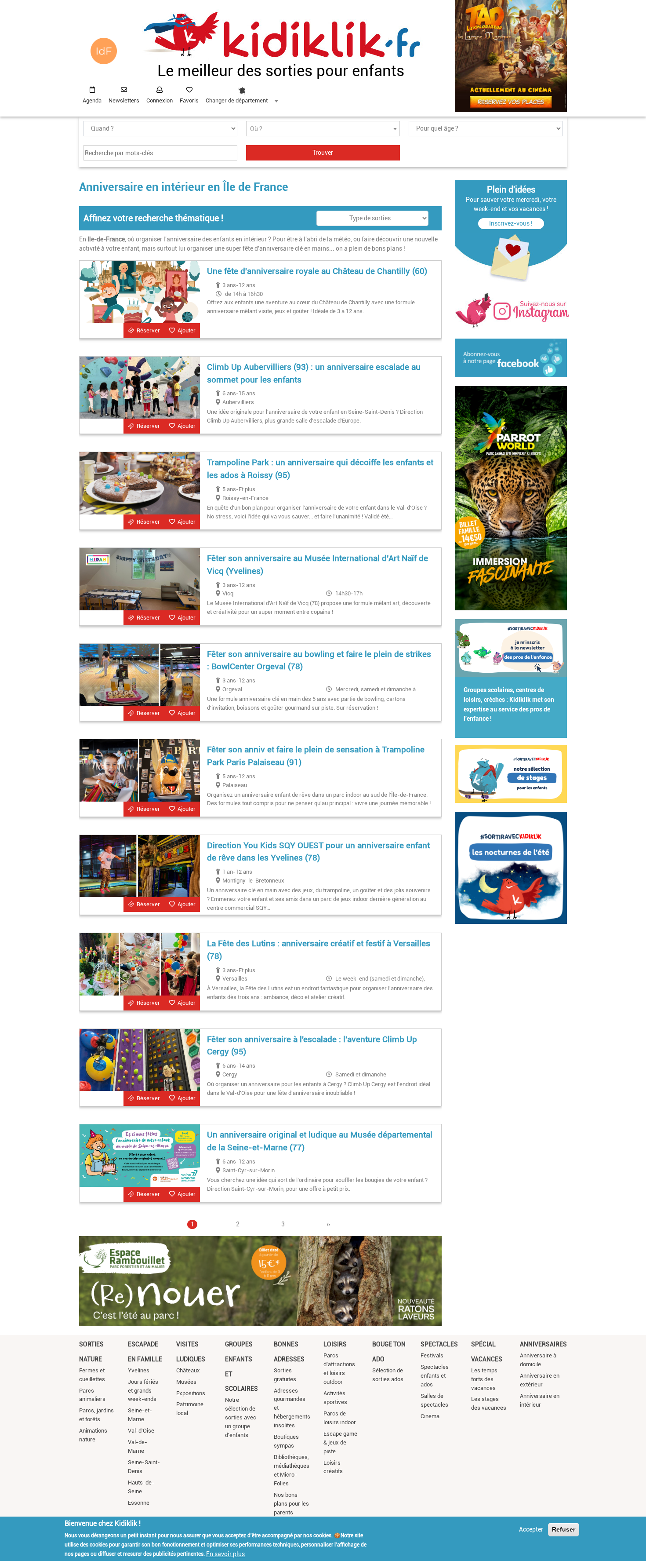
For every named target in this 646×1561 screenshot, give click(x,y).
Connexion (159, 100)
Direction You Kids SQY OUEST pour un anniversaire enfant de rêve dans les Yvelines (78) (318, 851)
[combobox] (241, 93)
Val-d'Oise (141, 1430)
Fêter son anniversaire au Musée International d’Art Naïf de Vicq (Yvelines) (317, 564)
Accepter (531, 1529)
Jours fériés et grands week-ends (143, 1391)
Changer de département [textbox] (237, 100)
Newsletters (124, 100)
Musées (186, 1382)
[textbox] (323, 129)
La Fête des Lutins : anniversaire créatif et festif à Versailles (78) (318, 949)
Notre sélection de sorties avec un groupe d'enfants (240, 1417)
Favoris (189, 100)
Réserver (148, 330)
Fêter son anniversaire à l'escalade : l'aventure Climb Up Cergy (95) (312, 1045)
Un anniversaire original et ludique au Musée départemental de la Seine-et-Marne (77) (319, 1141)
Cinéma (430, 1416)
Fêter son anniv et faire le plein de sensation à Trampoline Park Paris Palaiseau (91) (316, 755)
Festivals (432, 1355)
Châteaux (188, 1370)
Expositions (190, 1393)
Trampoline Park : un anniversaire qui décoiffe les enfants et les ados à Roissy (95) (320, 468)
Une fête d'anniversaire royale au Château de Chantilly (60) (317, 271)
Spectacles (439, 1344)
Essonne (138, 1502)
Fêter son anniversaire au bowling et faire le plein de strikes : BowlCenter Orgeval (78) (319, 660)
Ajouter (187, 330)
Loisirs (335, 1344)
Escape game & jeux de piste (340, 1442)
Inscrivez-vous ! (511, 223)
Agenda (92, 100)
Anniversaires (543, 1344)
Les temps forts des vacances (484, 1379)
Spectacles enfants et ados (435, 1376)
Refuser (563, 1529)
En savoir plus (225, 1553)
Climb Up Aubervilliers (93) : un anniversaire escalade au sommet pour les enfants (314, 373)
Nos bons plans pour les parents (291, 1504)
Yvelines (138, 1370)
